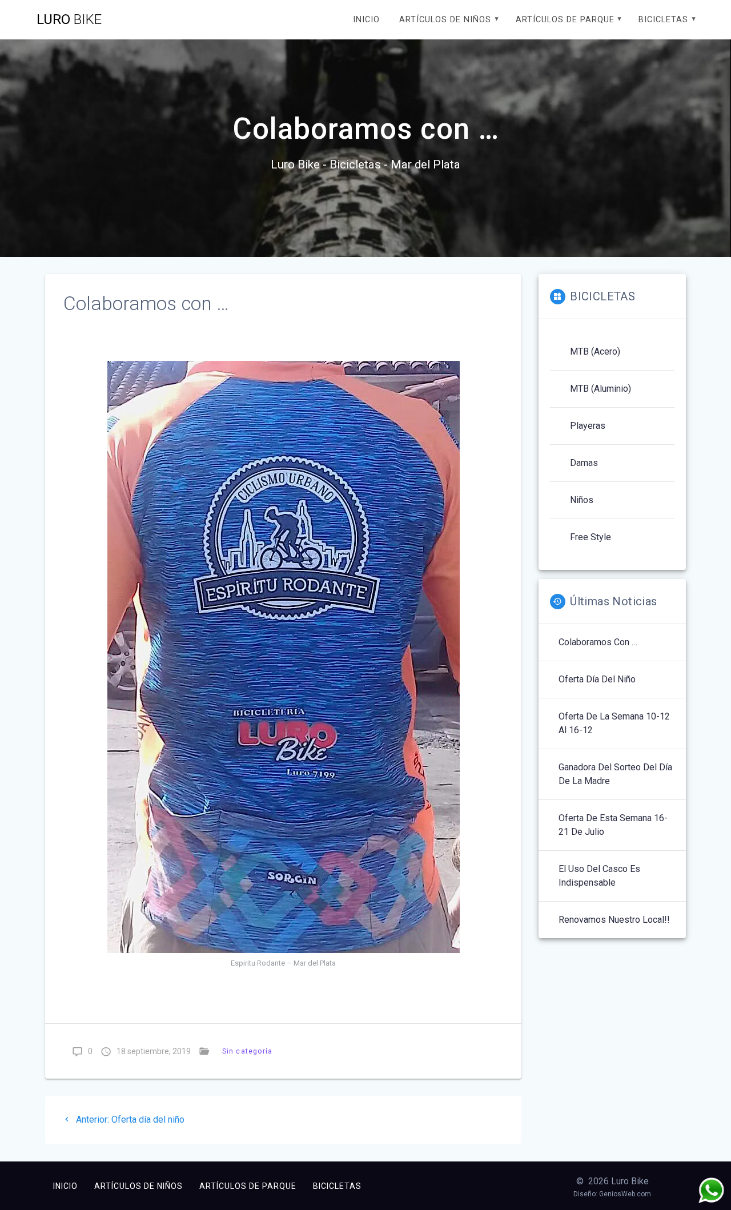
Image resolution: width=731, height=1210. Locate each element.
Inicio (366, 20)
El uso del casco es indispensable (599, 875)
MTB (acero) (595, 351)
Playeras (587, 425)
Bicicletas (663, 20)
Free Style (590, 537)
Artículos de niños (445, 20)
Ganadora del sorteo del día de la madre (615, 774)
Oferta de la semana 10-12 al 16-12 (614, 723)
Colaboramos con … (598, 642)
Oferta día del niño (597, 679)
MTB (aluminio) (600, 388)
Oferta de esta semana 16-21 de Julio (613, 825)
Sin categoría (247, 1051)
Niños (581, 500)
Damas (584, 462)
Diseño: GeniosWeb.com (612, 1194)
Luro (69, 19)
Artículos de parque (565, 20)
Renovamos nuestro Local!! (614, 919)
